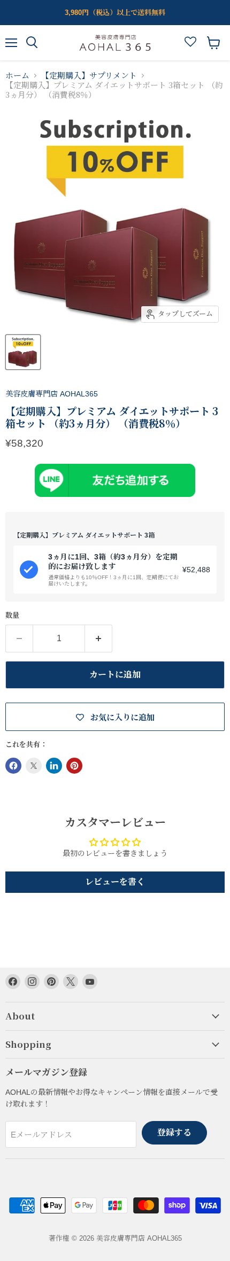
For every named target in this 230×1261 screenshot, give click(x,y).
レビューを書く (115, 881)
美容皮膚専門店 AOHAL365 (51, 394)
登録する (174, 1132)
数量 (12, 615)
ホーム (17, 75)
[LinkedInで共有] (54, 766)
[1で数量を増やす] (98, 638)
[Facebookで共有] (13, 766)
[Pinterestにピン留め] (74, 766)
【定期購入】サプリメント (89, 75)
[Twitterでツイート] (34, 766)
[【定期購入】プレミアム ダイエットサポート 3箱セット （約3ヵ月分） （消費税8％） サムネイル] (23, 352)
